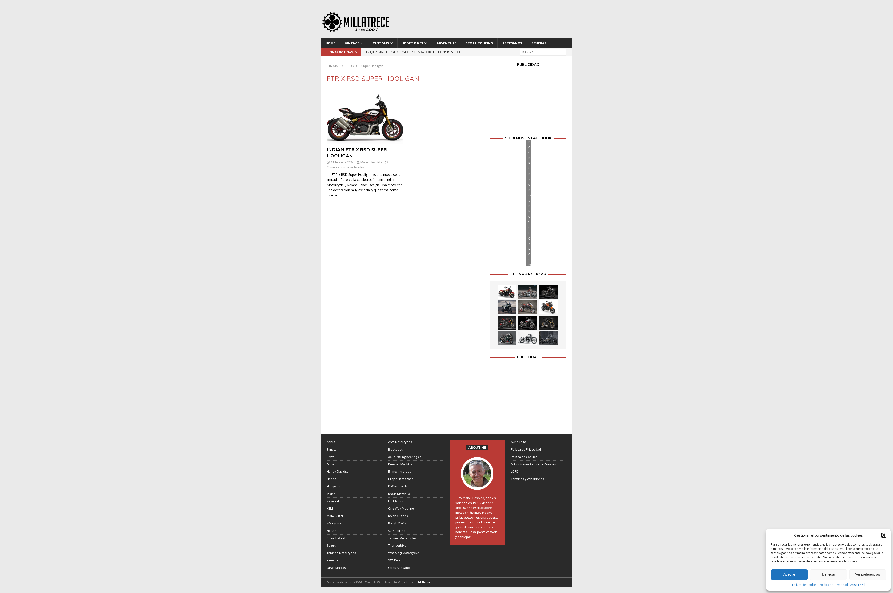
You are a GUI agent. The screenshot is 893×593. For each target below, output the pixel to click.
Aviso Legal (857, 585)
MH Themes (424, 582)
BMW (330, 457)
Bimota (332, 449)
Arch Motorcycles (400, 442)
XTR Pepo (395, 560)
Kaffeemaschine (399, 486)
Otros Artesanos (399, 568)
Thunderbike (397, 545)
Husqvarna (335, 486)
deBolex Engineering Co (405, 457)
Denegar (828, 574)
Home (330, 43)
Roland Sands (398, 516)
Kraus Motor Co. (399, 494)
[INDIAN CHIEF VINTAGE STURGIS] (507, 292)
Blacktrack (395, 449)
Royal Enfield (336, 538)
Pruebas (539, 43)
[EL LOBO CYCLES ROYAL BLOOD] (527, 292)
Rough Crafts (397, 523)
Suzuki (331, 545)
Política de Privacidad (834, 585)
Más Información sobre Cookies (533, 464)
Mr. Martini (395, 501)
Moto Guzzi (335, 516)
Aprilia (331, 442)
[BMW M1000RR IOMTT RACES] (507, 338)
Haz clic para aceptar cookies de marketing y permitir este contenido (529, 203)
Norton (332, 531)
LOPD (515, 471)
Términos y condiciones (527, 479)
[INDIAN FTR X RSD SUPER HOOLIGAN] (365, 116)
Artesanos (512, 43)
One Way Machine (401, 508)
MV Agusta (334, 523)
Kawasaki (333, 501)
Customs (381, 43)
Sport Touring (479, 43)
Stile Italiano (396, 531)
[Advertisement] (491, 20)
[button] (883, 535)
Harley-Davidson (338, 471)
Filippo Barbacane (400, 479)
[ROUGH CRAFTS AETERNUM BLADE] (548, 338)
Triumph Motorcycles (341, 553)
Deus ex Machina (400, 464)
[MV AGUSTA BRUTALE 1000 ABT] (507, 323)
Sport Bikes (412, 43)
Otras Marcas (336, 568)
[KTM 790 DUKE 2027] (548, 307)
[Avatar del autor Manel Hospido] (477, 485)
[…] (340, 195)
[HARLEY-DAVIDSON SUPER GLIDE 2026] (527, 323)
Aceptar (789, 574)
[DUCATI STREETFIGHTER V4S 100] (548, 323)
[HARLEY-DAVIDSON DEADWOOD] (548, 292)
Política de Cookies (804, 585)
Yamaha (332, 560)
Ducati (331, 464)
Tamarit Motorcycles (402, 538)
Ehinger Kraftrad (399, 471)
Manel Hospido (371, 162)
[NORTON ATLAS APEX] (507, 307)
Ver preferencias (867, 574)
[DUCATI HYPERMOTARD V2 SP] (527, 307)
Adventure (446, 43)
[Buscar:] (543, 52)
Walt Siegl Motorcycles (404, 553)
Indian (331, 494)
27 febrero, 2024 (342, 162)
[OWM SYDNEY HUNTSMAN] (527, 338)
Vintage (352, 43)
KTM (330, 508)
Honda (331, 479)
